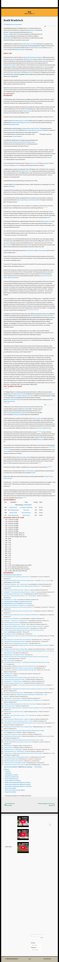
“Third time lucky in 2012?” (10, 706)
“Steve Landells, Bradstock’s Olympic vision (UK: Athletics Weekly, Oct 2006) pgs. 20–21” (23, 586)
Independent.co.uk (22, 605)
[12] (19, 176)
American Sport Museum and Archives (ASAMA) (36, 130)
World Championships (13, 510)
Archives (33, 942)
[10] (25, 159)
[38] (20, 376)
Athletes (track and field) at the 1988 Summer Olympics (18, 784)
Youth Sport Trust (47, 221)
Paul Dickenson (16, 414)
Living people (8, 773)
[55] (4, 449)
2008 (12, 38)
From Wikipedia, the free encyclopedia (13, 24)
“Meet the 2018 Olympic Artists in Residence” (14, 760)
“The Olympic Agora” (8, 673)
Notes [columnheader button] (40, 502)
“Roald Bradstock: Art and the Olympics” (12, 698)
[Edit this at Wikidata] (27, 767)
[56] (5, 449)
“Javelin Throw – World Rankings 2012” (19, 620)
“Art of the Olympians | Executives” (11, 622)
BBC (41, 59)
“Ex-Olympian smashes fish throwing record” (13, 692)
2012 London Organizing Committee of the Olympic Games (21, 142)
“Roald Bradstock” (8, 745)
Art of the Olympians (17, 136)
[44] (38, 431)
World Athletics (38, 767)
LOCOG (27, 412)
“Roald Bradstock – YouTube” (10, 599)
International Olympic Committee (36, 47)
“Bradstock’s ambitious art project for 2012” (13, 683)
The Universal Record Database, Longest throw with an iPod (18, 601)
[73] (24, 497)
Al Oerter (33, 472)
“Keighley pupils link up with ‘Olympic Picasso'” (14, 711)
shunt (43, 67)
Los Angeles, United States (26, 507)
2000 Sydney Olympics (20, 49)
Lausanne (14, 399)
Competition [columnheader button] (13, 502)
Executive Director (29, 250)
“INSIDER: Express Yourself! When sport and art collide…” (16, 643)
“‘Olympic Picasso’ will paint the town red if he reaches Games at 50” (18, 607)
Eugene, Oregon (36, 418)
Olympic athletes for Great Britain (13, 780)
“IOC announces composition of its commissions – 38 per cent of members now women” (23, 626)
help (18, 582)
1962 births (7, 771)
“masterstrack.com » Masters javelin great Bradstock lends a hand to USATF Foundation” (23, 753)
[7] (17, 201)
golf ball (46, 163)
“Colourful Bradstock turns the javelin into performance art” (17, 576)
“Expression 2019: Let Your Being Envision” (26, 666)
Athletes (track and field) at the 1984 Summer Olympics (18, 782)
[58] (7, 449)
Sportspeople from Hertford (11, 775)
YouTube (41, 437)
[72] (23, 497)
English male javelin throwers (12, 776)
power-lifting (13, 72)
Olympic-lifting (20, 72)
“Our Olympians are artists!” (10, 634)
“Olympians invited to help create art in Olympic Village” (16, 649)
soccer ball (18, 165)
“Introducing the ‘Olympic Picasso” (11, 759)
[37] (32, 351)
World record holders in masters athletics (15, 790)
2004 (9, 38)
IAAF (14, 184)
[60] (9, 449)
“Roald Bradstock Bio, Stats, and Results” (13, 736)
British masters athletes (10, 788)
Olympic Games (13, 507)
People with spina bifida (10, 792)
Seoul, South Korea (26, 512)
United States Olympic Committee (28, 43)
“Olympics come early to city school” (26, 668)
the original (46, 736)
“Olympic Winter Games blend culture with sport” (14, 641)
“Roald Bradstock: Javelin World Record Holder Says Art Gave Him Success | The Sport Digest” (24, 723)
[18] (33, 242)
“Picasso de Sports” (8, 747)
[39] (9, 382)
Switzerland (19, 399)
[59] (8, 449)
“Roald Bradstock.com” (9, 675)
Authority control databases (10, 767)
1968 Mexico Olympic (28, 59)
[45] (39, 431)
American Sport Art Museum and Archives (24, 395)
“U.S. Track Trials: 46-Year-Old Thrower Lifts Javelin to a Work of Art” (32, 685)
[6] (39, 128)
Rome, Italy (26, 510)
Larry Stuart (7, 244)
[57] (6, 449)
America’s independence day (44, 428)
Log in (29, 958)
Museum (8, 399)
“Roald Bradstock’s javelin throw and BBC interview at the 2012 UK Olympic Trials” (21, 740)
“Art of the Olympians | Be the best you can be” (14, 594)
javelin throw (33, 30)
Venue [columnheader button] (26, 502)
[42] (37, 431)
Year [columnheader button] (5, 502)
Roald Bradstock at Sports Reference (13, 574)
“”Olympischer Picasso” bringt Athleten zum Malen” (15, 762)
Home (26, 13)
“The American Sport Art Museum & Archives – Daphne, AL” (17, 590)
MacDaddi (49, 958)
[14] (50, 217)
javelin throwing (30, 72)
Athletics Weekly (25, 408)
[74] (25, 497)
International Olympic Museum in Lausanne (21, 122)
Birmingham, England (26, 457)
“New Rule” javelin (27, 111)
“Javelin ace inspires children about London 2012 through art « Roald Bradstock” (21, 614)
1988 (14, 34)
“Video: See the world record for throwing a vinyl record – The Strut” (18, 721)
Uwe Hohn (31, 103)
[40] (32, 408)
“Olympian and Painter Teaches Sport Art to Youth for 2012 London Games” (20, 704)
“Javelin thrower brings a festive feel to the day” (14, 679)
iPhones (40, 439)
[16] (20, 223)
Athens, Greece (26, 515)
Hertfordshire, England (35, 57)
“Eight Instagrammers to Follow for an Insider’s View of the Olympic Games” (20, 635)
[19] (15, 252)
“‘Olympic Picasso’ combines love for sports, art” (14, 764)
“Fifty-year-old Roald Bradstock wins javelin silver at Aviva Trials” (18, 742)
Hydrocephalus (12, 65)
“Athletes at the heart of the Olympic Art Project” (14, 654)
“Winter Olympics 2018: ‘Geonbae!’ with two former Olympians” (17, 639)
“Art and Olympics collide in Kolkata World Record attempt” (16, 757)
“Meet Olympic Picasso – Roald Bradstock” (13, 749)
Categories (6, 769)
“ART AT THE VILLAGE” (9, 660)
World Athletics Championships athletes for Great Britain (18, 786)
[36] (31, 351)
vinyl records (33, 163)
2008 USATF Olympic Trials (25, 171)
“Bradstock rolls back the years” (11, 605)
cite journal (45, 580)
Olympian (12, 59)
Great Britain (12, 186)
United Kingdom (28, 504)
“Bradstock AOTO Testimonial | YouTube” (13, 734)
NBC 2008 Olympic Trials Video (11, 603)
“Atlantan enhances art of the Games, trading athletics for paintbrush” (33, 645)
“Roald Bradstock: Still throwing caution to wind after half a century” (18, 611)
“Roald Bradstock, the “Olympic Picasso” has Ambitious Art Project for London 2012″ (30, 688)
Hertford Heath (26, 57)
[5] (53, 116)
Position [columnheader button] (36, 502)
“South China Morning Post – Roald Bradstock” (14, 751)
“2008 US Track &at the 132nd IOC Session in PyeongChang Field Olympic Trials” (21, 677)
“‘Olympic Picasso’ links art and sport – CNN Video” (15, 624)
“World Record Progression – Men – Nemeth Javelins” (16, 584)
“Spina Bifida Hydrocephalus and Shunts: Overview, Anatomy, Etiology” (19, 580)
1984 (10, 34)
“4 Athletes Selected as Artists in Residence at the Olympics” (17, 628)
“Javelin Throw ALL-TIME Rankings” (12, 618)
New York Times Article (26, 603)
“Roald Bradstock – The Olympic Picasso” (13, 681)
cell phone (6, 165)
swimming (7, 72)
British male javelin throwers (11, 778)
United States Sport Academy (12, 130)
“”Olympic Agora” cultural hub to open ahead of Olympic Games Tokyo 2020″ (20, 670)
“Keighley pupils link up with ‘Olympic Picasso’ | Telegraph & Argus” (18, 726)
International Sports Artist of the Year (30, 128)
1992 (18, 34)
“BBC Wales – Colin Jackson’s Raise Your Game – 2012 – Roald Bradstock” (20, 595)
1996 (6, 36)
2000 (6, 38)
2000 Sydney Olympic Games (12, 124)
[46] (40, 431)
